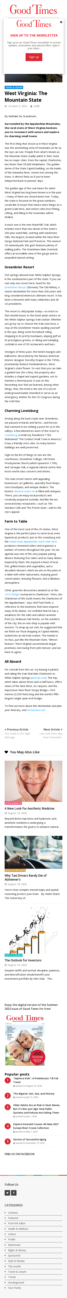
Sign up (34, 57)
